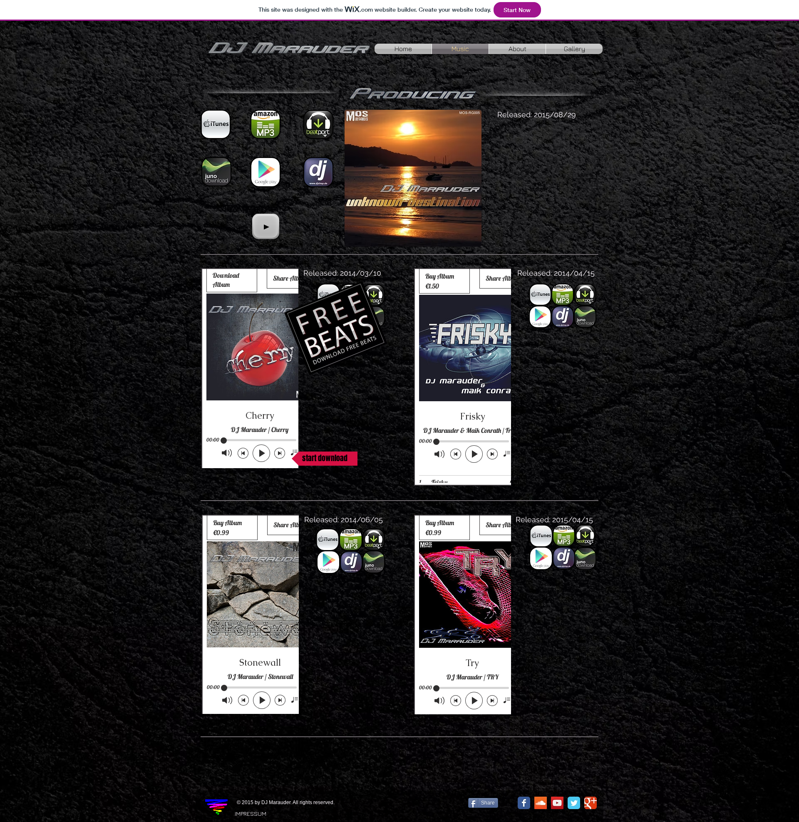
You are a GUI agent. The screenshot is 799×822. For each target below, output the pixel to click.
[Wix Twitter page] (574, 803)
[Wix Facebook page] (524, 803)
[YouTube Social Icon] (557, 803)
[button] (324, 459)
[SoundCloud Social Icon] (540, 803)
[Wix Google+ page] (590, 803)
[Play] (265, 226)
